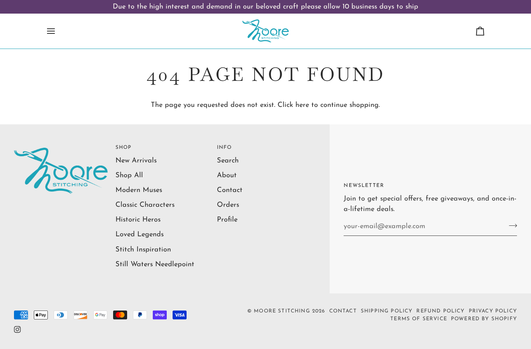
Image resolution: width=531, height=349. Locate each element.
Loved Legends (139, 234)
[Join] (510, 225)
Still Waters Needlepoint (154, 264)
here (302, 105)
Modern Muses (138, 190)
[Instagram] (17, 329)
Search (228, 160)
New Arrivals (136, 160)
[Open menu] (58, 31)
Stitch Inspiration (143, 249)
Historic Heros (138, 219)
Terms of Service (418, 318)
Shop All (129, 175)
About (227, 175)
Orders (228, 205)
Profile (227, 219)
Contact (230, 190)
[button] (61, 146)
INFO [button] (224, 147)
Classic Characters (145, 205)
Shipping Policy (387, 311)
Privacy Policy (493, 311)
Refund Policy (440, 311)
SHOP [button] (123, 147)
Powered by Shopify (484, 318)
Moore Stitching (282, 311)
